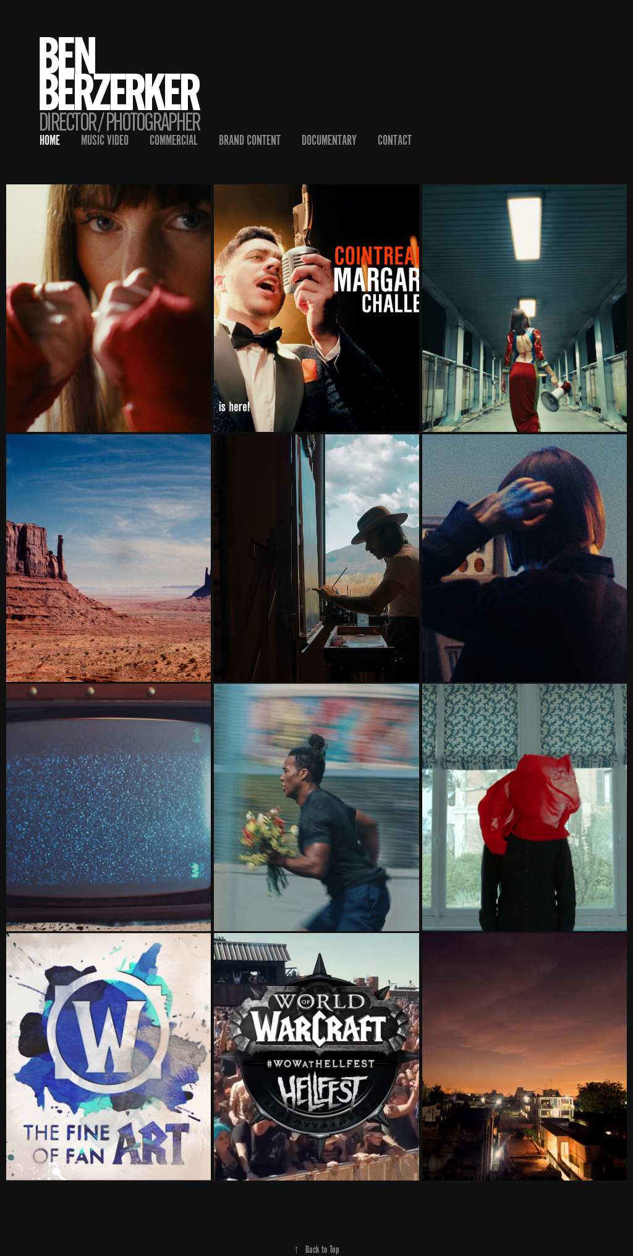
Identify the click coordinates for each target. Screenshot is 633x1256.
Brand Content (250, 140)
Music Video (105, 140)
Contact (395, 140)
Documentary (329, 140)
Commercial (174, 140)
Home (50, 140)
